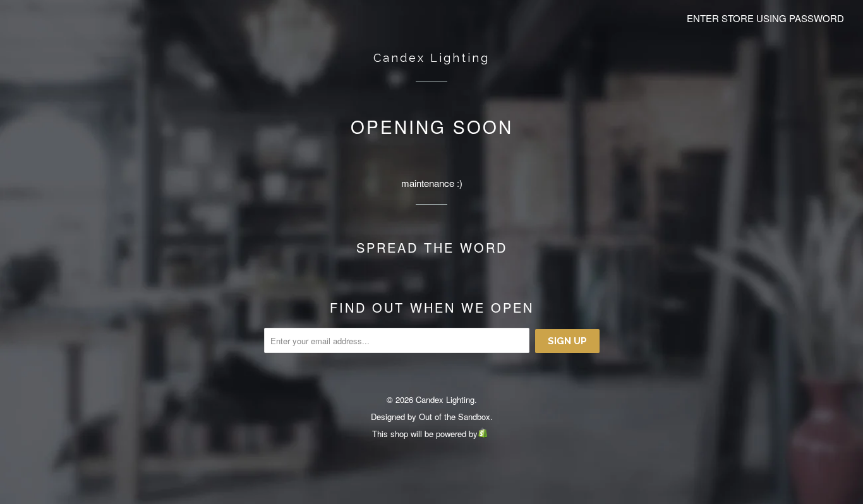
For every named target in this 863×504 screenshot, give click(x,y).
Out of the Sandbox (454, 417)
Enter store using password (765, 18)
